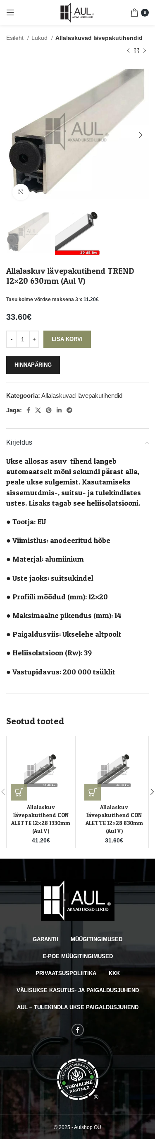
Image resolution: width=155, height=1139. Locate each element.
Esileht (15, 37)
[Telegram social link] (69, 410)
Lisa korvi (67, 339)
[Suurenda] (20, 192)
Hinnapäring (33, 365)
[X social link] (38, 410)
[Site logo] (77, 11)
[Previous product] (128, 51)
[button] (19, 792)
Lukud (40, 37)
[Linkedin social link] (59, 410)
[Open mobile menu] (10, 12)
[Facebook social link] (28, 410)
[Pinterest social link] (48, 410)
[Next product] (145, 51)
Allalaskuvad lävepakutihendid (99, 37)
